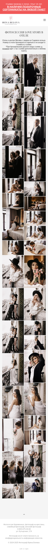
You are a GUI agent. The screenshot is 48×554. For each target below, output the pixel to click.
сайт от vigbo (24, 548)
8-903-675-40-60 (24, 529)
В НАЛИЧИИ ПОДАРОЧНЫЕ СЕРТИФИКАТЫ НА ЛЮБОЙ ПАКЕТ (24, 8)
